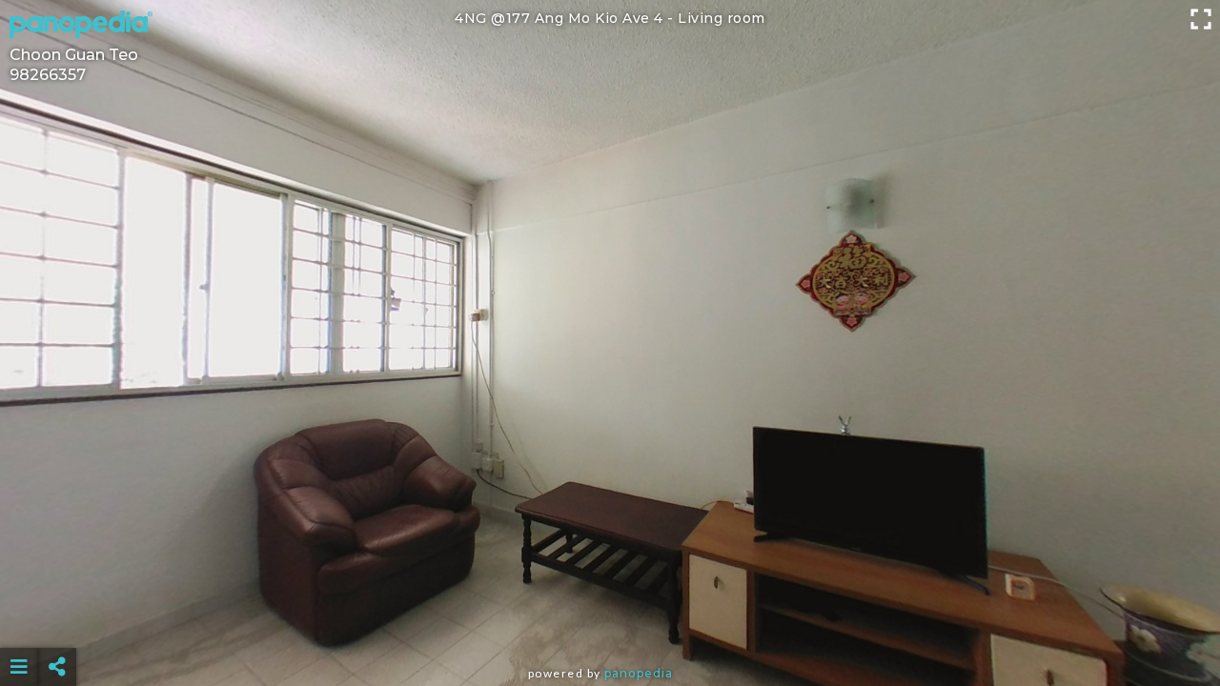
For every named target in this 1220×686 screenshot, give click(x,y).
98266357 (48, 75)
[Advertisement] (610, 619)
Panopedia (638, 673)
